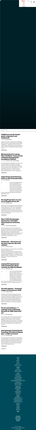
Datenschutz (18, 417)
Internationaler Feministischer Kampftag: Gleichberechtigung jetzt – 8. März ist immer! (12, 332)
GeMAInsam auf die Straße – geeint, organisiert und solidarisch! (11, 136)
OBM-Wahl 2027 (18, 397)
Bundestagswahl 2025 (18, 398)
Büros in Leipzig (18, 384)
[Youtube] (11, 2)
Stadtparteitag (18, 391)
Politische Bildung (18, 383)
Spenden (18, 408)
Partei (18, 373)
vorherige (3, 348)
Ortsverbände (18, 376)
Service (18, 403)
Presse (24, 5)
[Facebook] (1, 2)
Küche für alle (18, 369)
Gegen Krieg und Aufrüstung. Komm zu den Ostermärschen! (11, 177)
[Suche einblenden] (31, 2)
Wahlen (18, 395)
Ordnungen (18, 394)
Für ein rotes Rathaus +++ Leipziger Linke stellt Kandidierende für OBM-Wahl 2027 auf (11, 310)
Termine (18, 366)
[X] (3, 2)
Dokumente (18, 386)
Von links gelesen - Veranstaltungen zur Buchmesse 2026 (11, 289)
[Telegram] (9, 2)
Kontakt (18, 405)
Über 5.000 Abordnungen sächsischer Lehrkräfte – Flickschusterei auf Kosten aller (10, 221)
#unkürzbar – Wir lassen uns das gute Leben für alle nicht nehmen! (11, 243)
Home (18, 357)
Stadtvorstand (18, 374)
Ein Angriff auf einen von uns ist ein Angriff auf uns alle (11, 200)
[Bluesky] (6, 2)
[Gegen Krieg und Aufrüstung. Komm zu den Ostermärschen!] (4, 186)
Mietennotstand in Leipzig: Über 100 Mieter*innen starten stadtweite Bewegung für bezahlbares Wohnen (12, 156)
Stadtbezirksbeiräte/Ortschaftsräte (18, 380)
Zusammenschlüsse (18, 377)
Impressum (18, 409)
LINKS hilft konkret (18, 371)
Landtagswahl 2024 (18, 400)
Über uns (24, 6)
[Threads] (4, 2)
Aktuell (24, 3)
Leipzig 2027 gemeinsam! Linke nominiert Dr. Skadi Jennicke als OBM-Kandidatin (11, 265)
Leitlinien (18, 389)
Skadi (18, 411)
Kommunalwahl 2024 (18, 401)
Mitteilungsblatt (18, 388)
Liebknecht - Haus (18, 365)
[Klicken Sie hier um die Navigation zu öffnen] (34, 2)
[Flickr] (12, 2)
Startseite (18, 416)
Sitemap (18, 406)
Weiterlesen (4, 150)
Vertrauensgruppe (18, 379)
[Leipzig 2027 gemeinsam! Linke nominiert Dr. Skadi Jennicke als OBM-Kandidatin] (4, 275)
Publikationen (18, 392)
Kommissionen (18, 381)
